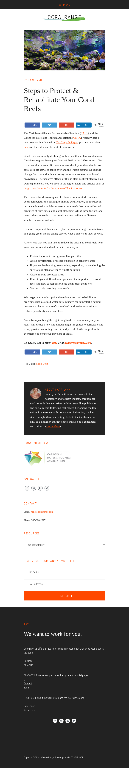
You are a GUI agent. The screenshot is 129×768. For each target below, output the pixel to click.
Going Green (42, 363)
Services (28, 660)
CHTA (77, 137)
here (26, 147)
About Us (28, 665)
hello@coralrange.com (77, 342)
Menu (66, 4)
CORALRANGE (64, 17)
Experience (29, 706)
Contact (28, 683)
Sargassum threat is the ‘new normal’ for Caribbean (53, 188)
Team (26, 687)
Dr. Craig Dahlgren (67, 142)
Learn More (53, 426)
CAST (84, 133)
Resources (29, 710)
